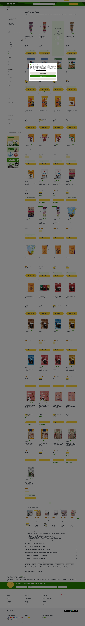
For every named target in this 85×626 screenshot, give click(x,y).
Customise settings (43, 73)
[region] (43, 72)
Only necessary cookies (43, 79)
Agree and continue (43, 76)
